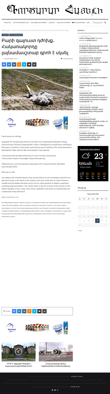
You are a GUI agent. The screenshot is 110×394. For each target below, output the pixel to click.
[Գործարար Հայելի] (55, 9)
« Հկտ (80, 230)
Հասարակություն (64, 22)
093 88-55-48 (75, 387)
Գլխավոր (7, 22)
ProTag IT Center (77, 376)
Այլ (88, 22)
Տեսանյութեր (79, 22)
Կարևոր (15, 30)
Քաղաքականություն (39, 22)
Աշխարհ (52, 22)
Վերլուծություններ (21, 22)
